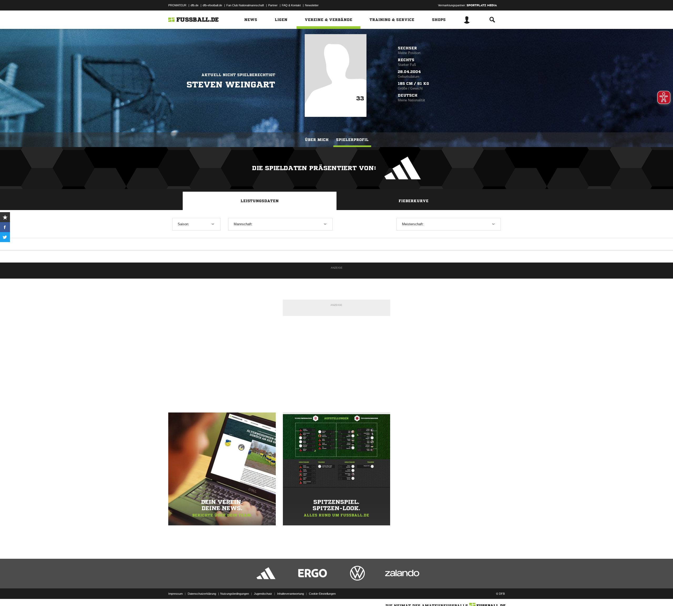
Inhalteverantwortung (290, 593)
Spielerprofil (352, 140)
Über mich (317, 140)
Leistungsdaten (260, 201)
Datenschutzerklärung (202, 593)
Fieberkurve (414, 201)
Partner (273, 5)
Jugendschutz (263, 593)
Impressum (175, 593)
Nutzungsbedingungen (234, 593)
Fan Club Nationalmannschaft (245, 5)
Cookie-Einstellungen (322, 593)
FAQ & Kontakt (291, 5)
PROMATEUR (177, 5)
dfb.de (194, 5)
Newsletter (312, 5)
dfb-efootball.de (212, 5)
